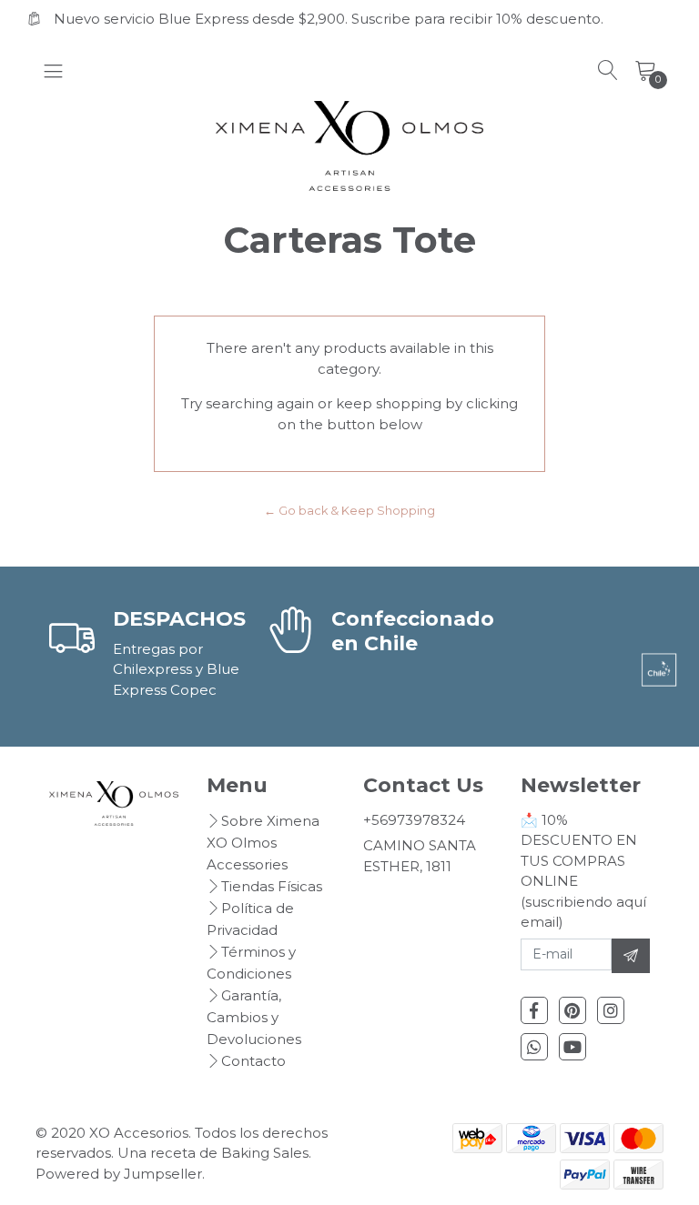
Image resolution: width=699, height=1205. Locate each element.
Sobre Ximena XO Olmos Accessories (263, 842)
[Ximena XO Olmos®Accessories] (350, 146)
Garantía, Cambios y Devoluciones (254, 1017)
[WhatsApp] (534, 1046)
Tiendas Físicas (271, 886)
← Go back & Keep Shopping (349, 510)
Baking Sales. (266, 1152)
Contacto (253, 1060)
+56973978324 (414, 819)
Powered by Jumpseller (118, 1173)
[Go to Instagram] (610, 1010)
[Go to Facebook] (534, 1010)
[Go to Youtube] (572, 1046)
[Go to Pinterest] (572, 1010)
